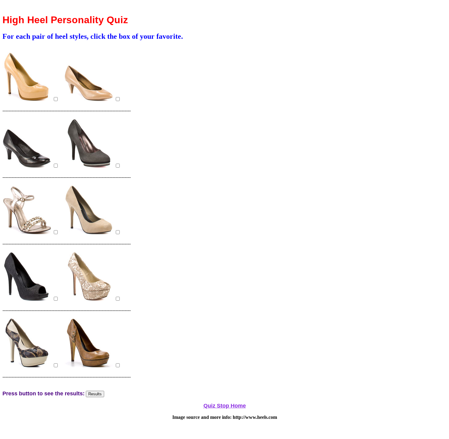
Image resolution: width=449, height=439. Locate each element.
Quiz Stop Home (224, 406)
